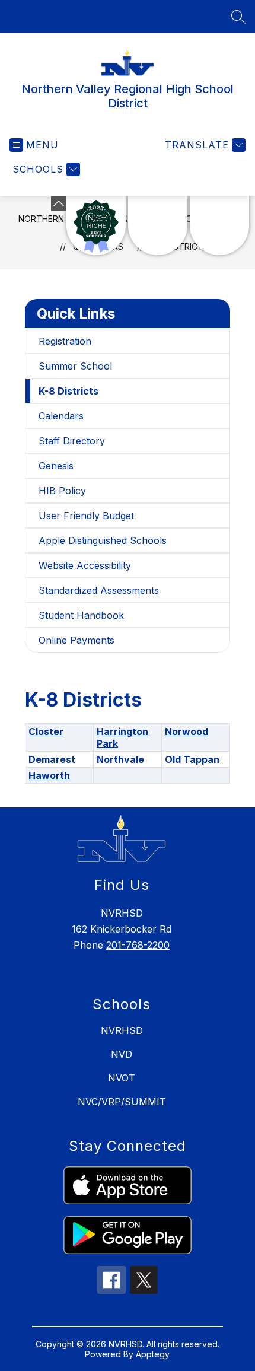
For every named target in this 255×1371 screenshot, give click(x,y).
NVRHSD (122, 1030)
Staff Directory (72, 441)
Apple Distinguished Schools (103, 540)
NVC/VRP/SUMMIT (122, 1102)
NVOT (121, 1078)
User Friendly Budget (86, 515)
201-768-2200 (138, 945)
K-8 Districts (68, 391)
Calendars (61, 416)
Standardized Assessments (99, 590)
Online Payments (76, 640)
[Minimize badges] (58, 203)
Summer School (75, 366)
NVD (121, 1054)
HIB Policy (62, 491)
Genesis (56, 466)
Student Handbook (81, 615)
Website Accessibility (85, 565)
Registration (65, 341)
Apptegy (153, 1354)
